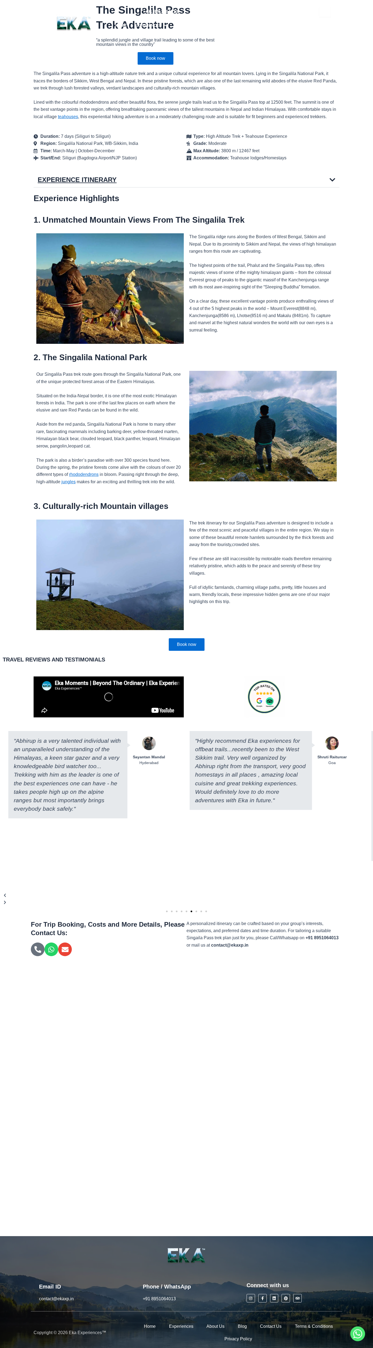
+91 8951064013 (161, 11)
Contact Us (271, 1326)
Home (150, 1326)
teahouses (68, 116)
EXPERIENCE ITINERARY (77, 179)
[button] (151, 25)
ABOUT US (210, 25)
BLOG (233, 25)
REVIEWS (183, 25)
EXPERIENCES (148, 25)
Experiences (181, 1326)
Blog (242, 1326)
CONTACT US (177, 37)
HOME (121, 25)
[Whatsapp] (357, 1333)
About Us (215, 1326)
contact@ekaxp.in (210, 11)
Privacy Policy (238, 1339)
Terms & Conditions (314, 1326)
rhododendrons (84, 474)
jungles (68, 481)
